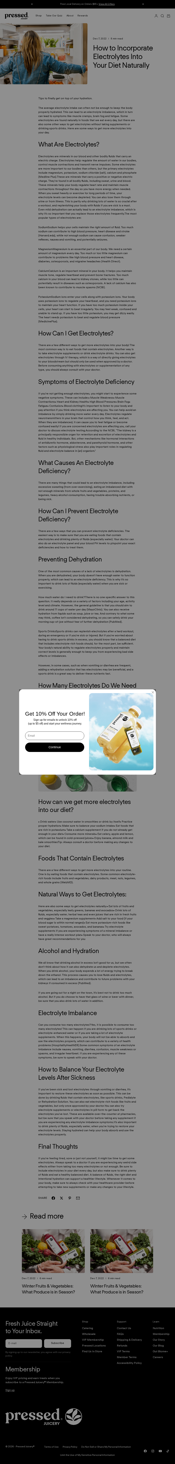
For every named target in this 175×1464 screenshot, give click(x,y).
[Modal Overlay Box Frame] (87, 732)
